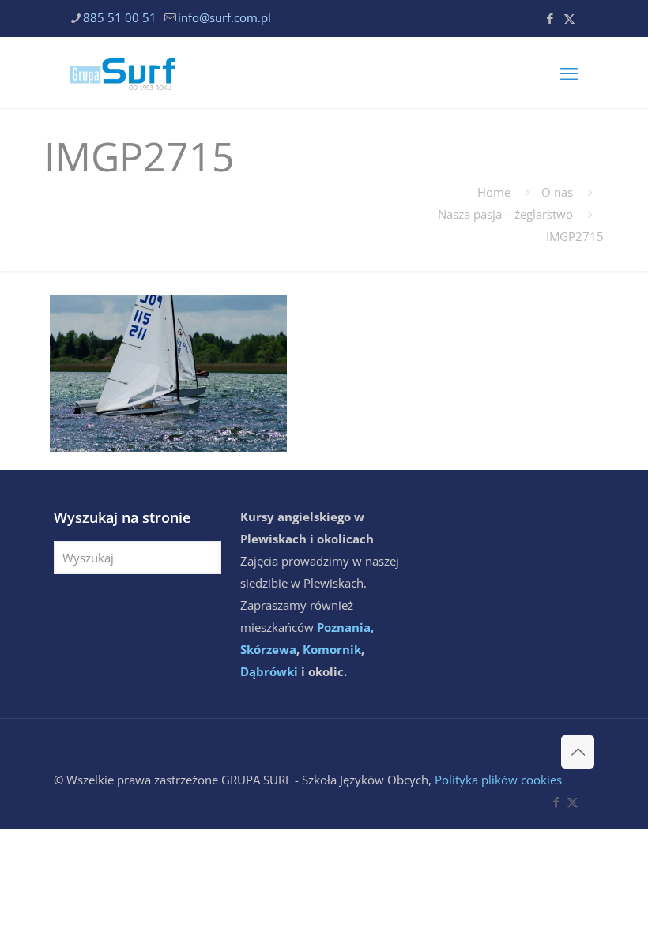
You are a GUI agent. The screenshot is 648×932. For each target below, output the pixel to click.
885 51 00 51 (119, 17)
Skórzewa (268, 649)
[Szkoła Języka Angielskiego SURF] (122, 72)
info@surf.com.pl (224, 17)
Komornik (332, 649)
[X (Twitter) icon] (569, 18)
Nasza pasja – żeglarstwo (505, 214)
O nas (557, 192)
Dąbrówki (269, 671)
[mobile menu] (569, 72)
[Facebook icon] (550, 18)
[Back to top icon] (577, 752)
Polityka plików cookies (498, 779)
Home (493, 192)
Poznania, (345, 627)
